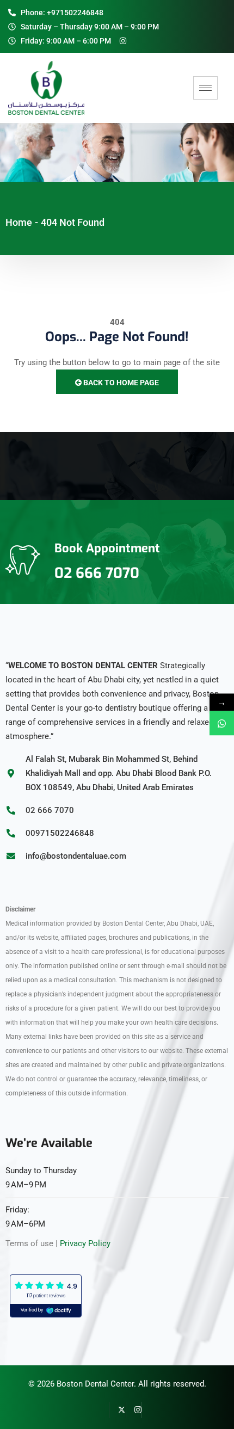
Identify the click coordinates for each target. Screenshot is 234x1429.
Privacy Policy (85, 1243)
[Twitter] (117, 1410)
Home (18, 222)
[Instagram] (134, 1410)
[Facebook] (101, 1410)
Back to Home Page (120, 382)
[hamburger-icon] (205, 88)
